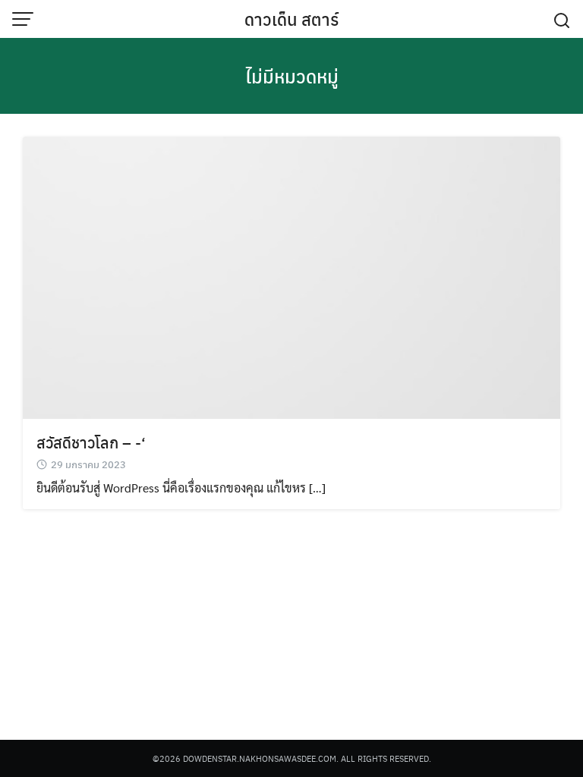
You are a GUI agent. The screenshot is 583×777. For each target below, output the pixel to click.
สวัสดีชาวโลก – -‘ (91, 442)
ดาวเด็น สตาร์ (291, 19)
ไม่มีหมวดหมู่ (292, 76)
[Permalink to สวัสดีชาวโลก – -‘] (291, 276)
